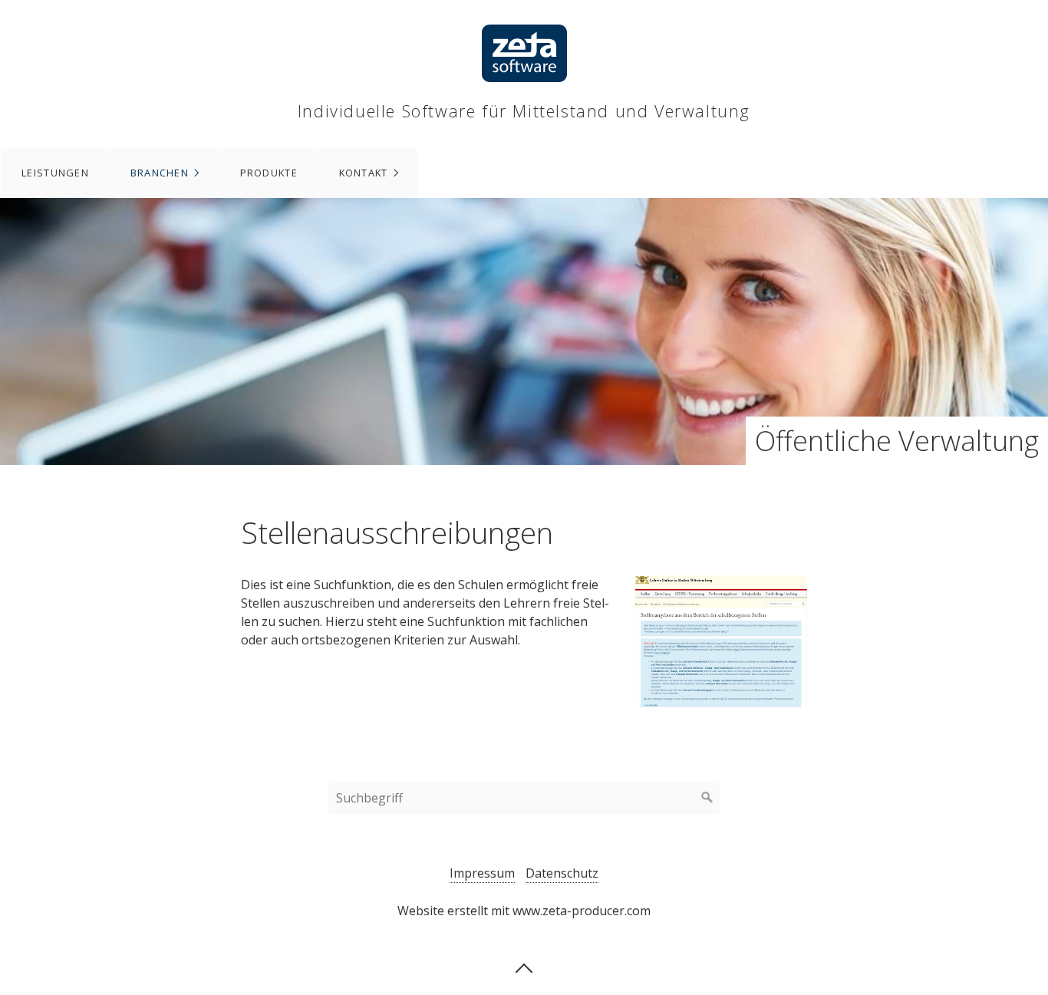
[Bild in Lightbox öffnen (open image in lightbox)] (720, 641)
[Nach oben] (524, 967)
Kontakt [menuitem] (363, 173)
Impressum (482, 873)
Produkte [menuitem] (269, 173)
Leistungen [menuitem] (55, 173)
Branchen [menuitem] (159, 173)
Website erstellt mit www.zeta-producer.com (524, 910)
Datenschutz (562, 873)
